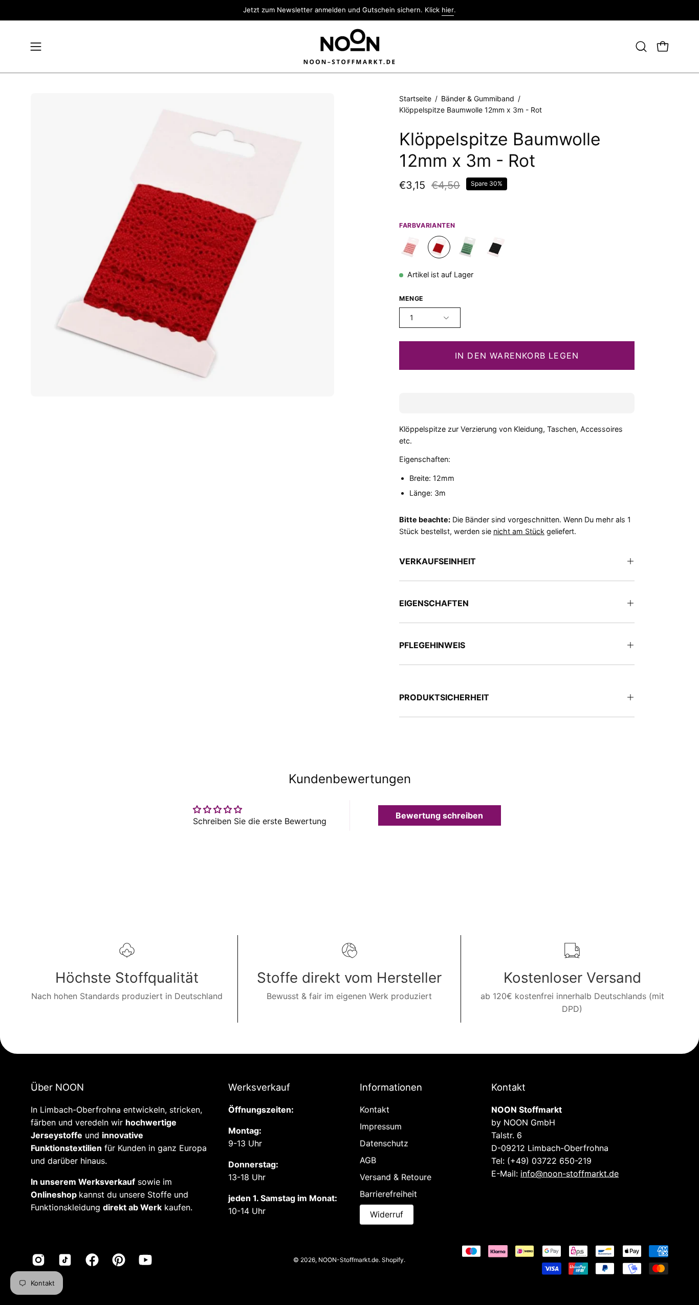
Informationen (391, 1087)
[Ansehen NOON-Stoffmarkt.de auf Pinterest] (117, 1260)
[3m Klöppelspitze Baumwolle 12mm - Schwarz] (496, 247)
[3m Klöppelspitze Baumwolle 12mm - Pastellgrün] (467, 247)
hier (448, 10)
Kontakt (374, 1109)
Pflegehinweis (432, 645)
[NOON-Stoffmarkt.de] (349, 47)
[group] (349, 10)
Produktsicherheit (444, 697)
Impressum (381, 1126)
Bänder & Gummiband (477, 98)
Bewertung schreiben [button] (439, 815)
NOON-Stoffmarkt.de (348, 1259)
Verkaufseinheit (437, 561)
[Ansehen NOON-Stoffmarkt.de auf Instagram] (37, 1260)
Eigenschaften (434, 603)
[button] (641, 46)
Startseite (415, 98)
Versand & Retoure (395, 1177)
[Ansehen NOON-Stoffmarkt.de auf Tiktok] (64, 1260)
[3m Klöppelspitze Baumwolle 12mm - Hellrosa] (410, 247)
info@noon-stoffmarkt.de (569, 1173)
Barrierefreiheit (388, 1194)
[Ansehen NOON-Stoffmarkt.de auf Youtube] (144, 1260)
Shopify (393, 1259)
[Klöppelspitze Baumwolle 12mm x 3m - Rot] (439, 247)
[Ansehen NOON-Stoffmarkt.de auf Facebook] (91, 1260)
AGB (368, 1160)
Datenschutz (384, 1143)
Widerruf (386, 1214)
